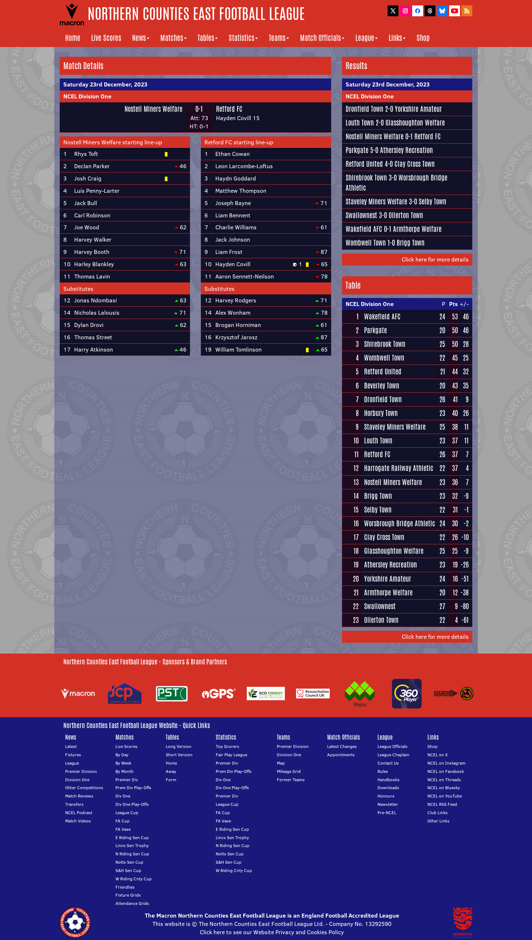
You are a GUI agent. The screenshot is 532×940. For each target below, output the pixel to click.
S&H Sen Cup (128, 870)
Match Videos (78, 821)
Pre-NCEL (386, 812)
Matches (171, 38)
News (139, 38)
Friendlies (125, 887)
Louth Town (360, 123)
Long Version (178, 746)
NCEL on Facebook (445, 771)
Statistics (241, 38)
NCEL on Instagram (446, 763)
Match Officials (320, 38)
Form (171, 780)
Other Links (438, 821)
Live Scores (106, 38)
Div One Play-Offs (132, 804)
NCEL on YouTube (444, 796)
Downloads (388, 787)
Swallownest (361, 215)
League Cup (126, 812)
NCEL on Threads (444, 780)
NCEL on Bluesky (443, 787)
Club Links (437, 812)
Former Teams (291, 780)
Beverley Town (381, 385)
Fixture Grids (128, 895)
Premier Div (126, 780)
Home (72, 38)
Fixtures (73, 755)
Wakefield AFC (364, 229)
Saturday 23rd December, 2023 (105, 84)
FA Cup (122, 821)
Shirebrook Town (366, 178)
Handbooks (388, 780)
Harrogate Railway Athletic (398, 468)
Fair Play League (231, 755)
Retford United (364, 164)
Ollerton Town (406, 215)
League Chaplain (393, 755)
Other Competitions (84, 787)
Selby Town (432, 201)
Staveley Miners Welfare (376, 201)
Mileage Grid (289, 771)
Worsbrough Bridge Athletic (399, 523)
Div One (122, 796)
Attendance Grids (132, 903)
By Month (124, 771)
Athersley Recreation (406, 150)
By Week (123, 763)
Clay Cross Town (414, 164)
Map (281, 763)
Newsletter (387, 804)
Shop (423, 38)
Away (171, 771)
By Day (121, 755)
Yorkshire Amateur (418, 109)
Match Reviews (79, 796)
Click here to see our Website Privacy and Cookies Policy (272, 932)
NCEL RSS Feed (442, 804)
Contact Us (388, 763)
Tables (206, 38)
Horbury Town (381, 413)
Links (395, 38)
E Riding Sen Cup (132, 837)
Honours (385, 796)
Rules (382, 771)
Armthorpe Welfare (417, 229)
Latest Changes (342, 746)
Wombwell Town (366, 243)
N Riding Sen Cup (132, 854)
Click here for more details (435, 259)
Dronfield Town (364, 109)
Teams (277, 38)
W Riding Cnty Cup (133, 879)
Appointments (341, 755)
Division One (77, 780)
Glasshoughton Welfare (415, 123)
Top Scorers (227, 746)
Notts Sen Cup (129, 862)
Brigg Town (411, 243)
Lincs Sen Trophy (132, 845)
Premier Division (81, 771)
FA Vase (123, 829)
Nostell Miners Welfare (153, 109)
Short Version (179, 755)
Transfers (74, 804)
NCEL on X (437, 755)
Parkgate (357, 150)
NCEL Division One (87, 96)
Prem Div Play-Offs (133, 787)
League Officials (392, 746)
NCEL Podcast (78, 812)
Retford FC (229, 109)
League (364, 38)
